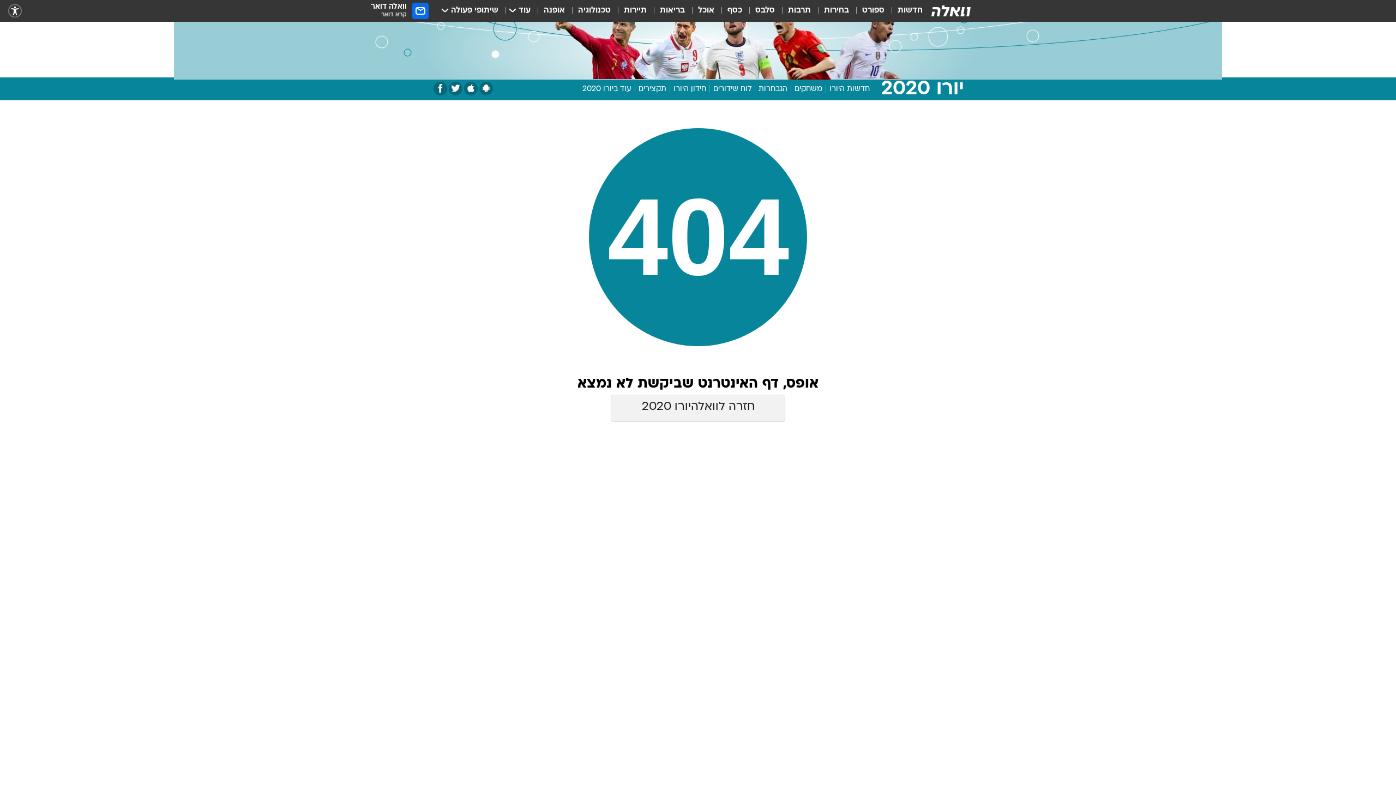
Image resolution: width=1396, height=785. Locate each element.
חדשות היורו (849, 89)
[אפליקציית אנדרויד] (486, 88)
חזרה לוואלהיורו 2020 (698, 407)
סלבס (765, 11)
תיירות (635, 11)
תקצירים (652, 89)
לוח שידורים (732, 89)
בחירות (836, 11)
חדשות (910, 11)
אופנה (554, 11)
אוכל (706, 11)
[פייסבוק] (440, 88)
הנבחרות (773, 89)
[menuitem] (903, 11)
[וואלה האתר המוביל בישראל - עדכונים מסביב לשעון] (951, 10)
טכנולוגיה (594, 11)
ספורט (873, 11)
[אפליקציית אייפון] (471, 88)
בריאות (672, 11)
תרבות (799, 11)
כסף (734, 11)
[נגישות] (15, 11)
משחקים (808, 89)
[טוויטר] (455, 88)
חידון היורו (689, 89)
